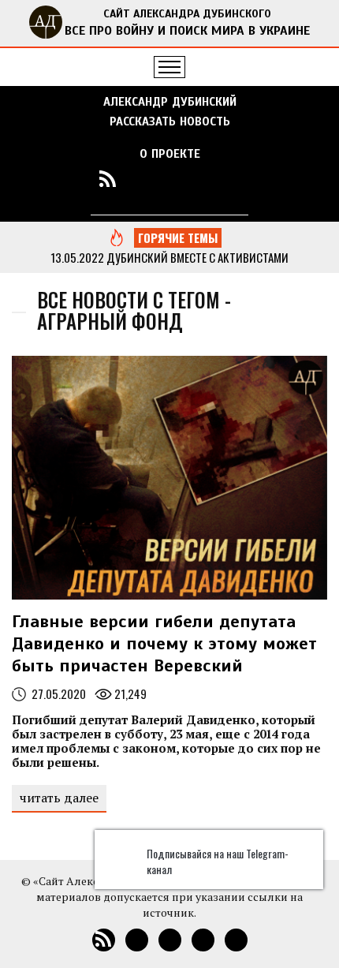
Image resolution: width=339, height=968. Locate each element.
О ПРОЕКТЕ (170, 154)
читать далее (59, 797)
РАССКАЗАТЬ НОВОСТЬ (170, 121)
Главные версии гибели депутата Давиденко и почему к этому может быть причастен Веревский (164, 643)
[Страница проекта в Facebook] (169, 178)
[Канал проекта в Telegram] (200, 178)
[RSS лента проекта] (108, 178)
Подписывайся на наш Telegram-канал (218, 861)
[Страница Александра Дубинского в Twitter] (231, 178)
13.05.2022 (77, 257)
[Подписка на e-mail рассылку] (138, 178)
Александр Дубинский (170, 102)
